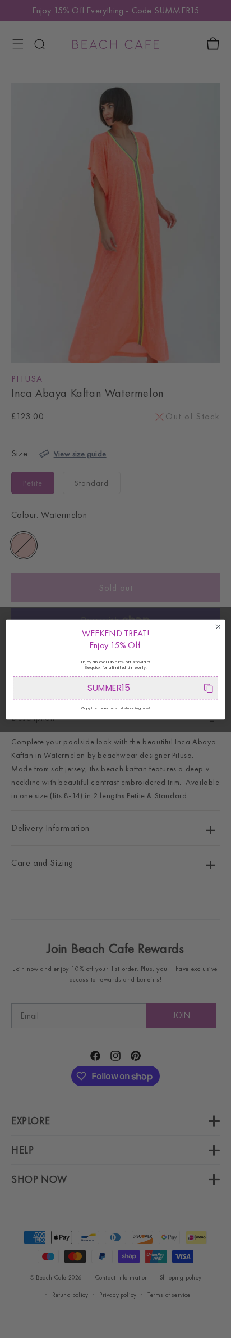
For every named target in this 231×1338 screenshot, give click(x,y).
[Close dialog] (218, 626)
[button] (115, 687)
